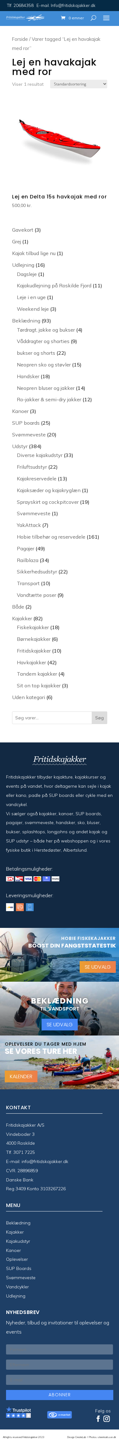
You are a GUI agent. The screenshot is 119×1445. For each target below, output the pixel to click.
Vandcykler (17, 1287)
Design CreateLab (77, 1437)
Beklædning (18, 1223)
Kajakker (15, 1232)
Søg (99, 718)
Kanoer (13, 1250)
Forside (20, 39)
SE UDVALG (98, 967)
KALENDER (21, 1076)
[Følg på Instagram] (106, 1418)
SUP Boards (18, 1268)
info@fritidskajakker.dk (45, 1161)
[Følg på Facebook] (98, 1419)
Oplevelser (17, 1259)
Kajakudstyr (18, 1241)
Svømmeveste (21, 1277)
